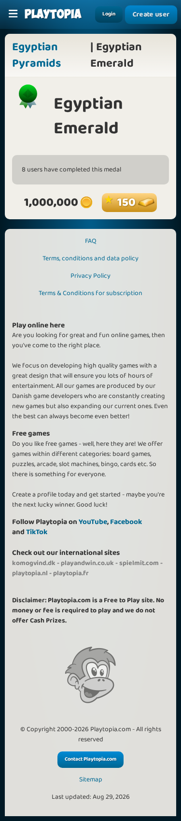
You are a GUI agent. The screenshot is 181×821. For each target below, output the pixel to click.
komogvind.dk (34, 563)
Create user (151, 14)
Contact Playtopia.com (90, 759)
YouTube (93, 522)
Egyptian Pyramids (36, 55)
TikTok (36, 532)
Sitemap (90, 780)
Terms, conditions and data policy (90, 258)
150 (127, 202)
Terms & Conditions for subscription (90, 293)
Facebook (126, 522)
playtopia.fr (71, 573)
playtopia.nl (30, 573)
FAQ (91, 241)
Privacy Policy (90, 275)
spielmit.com (139, 563)
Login (108, 14)
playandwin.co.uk (87, 563)
